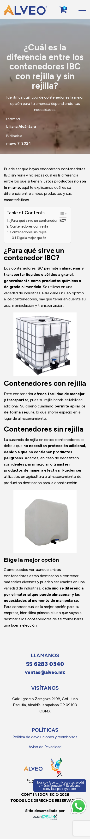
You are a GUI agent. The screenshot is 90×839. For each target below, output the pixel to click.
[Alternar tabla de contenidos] (60, 214)
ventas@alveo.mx (45, 672)
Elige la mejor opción (31, 238)
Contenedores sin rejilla (28, 232)
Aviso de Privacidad (45, 746)
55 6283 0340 (45, 663)
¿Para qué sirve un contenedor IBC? (37, 220)
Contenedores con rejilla (29, 226)
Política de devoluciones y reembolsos (45, 737)
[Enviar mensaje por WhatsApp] (78, 806)
